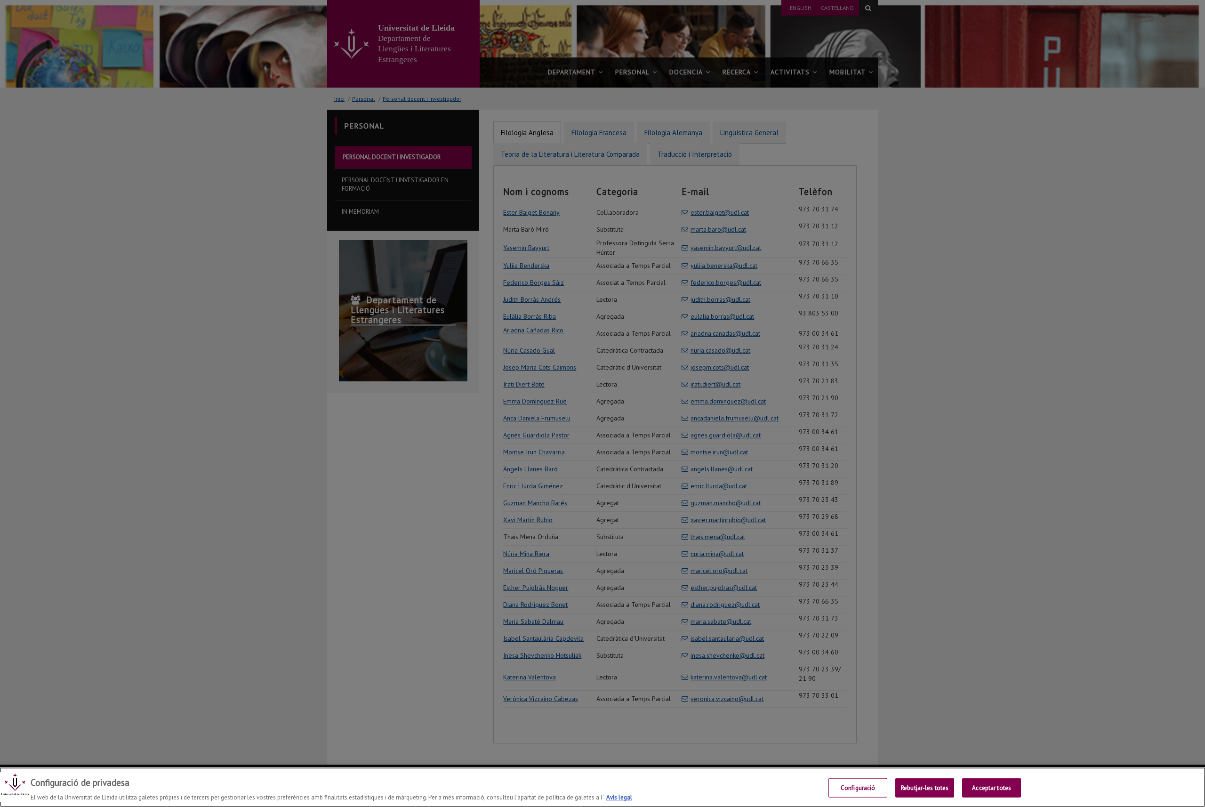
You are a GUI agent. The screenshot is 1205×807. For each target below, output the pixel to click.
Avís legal (619, 797)
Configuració (858, 787)
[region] (602, 787)
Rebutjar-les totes (924, 787)
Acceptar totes (991, 787)
